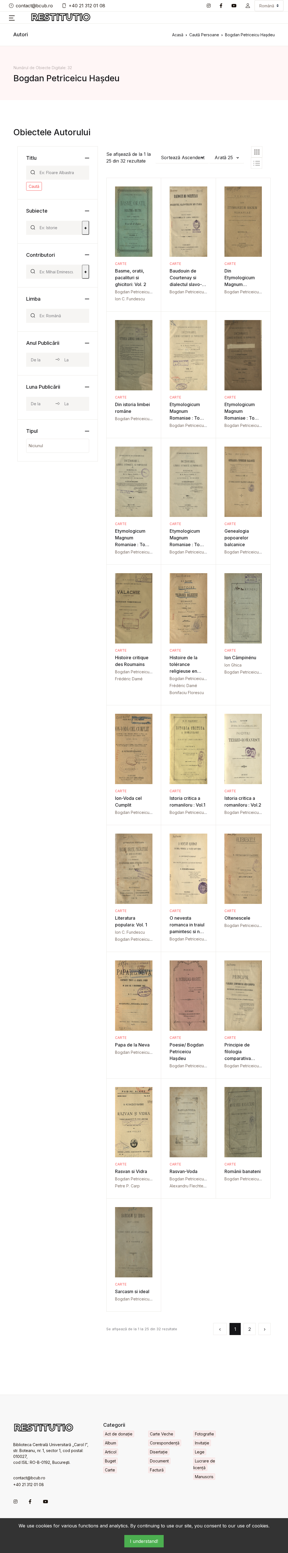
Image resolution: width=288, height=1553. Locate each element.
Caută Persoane (204, 34)
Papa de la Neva (132, 1045)
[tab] (256, 152)
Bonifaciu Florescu (187, 692)
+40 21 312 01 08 (87, 5)
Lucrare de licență (204, 1464)
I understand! (144, 1541)
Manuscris (204, 1476)
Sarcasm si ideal (132, 1291)
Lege (199, 1452)
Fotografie (204, 1434)
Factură (157, 1470)
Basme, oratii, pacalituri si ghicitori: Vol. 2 (130, 277)
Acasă (177, 34)
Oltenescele (237, 918)
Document (159, 1461)
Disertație (159, 1452)
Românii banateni (242, 1171)
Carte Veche (161, 1434)
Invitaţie (202, 1443)
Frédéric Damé (129, 678)
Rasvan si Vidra (131, 1171)
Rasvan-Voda (183, 1171)
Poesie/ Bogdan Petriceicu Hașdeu (187, 1051)
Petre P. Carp (127, 1185)
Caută (34, 186)
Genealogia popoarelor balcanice (236, 537)
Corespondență (164, 1443)
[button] (248, 5)
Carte (121, 264)
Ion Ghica (233, 665)
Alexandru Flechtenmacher (194, 1185)
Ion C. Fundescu (130, 298)
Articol (110, 1452)
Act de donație (118, 1434)
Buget (110, 1461)
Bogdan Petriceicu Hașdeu (140, 291)
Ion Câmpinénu (240, 657)
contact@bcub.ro (34, 5)
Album (110, 1443)
